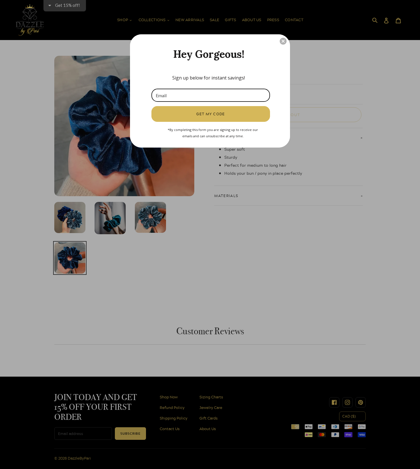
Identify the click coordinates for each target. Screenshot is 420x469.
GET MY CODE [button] (210, 113)
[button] (283, 41)
